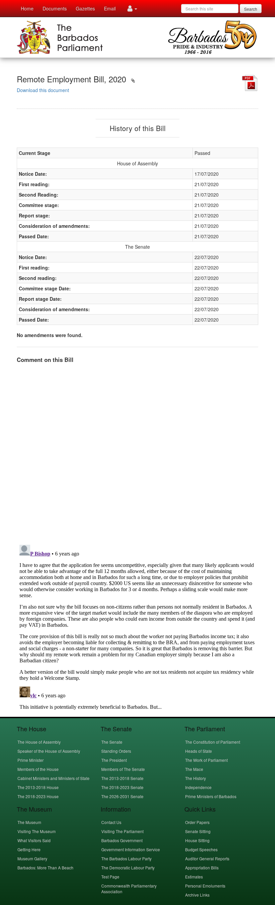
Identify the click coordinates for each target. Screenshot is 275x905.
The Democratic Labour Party (128, 867)
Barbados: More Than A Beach (45, 867)
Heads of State (198, 751)
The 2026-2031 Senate (122, 796)
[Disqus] (137, 453)
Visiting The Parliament (122, 831)
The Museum (29, 822)
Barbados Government (122, 840)
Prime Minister (30, 760)
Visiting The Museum (36, 831)
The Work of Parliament (206, 760)
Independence (198, 787)
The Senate (111, 742)
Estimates (194, 876)
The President (114, 760)
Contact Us (111, 822)
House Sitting (197, 840)
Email (110, 8)
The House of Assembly (39, 742)
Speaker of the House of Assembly (48, 751)
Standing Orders (116, 751)
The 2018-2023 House (38, 796)
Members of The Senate (123, 769)
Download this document (43, 90)
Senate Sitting (198, 831)
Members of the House (38, 769)
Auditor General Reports (207, 858)
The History (195, 778)
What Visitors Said (34, 840)
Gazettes (85, 8)
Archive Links (197, 895)
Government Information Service (130, 849)
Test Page (110, 876)
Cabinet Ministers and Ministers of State (53, 778)
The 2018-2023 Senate (122, 787)
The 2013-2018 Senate (122, 778)
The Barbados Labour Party (126, 858)
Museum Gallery (32, 858)
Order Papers (197, 822)
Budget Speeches (201, 849)
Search (250, 9)
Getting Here (29, 849)
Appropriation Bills (202, 867)
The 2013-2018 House (38, 787)
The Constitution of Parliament (212, 742)
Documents (55, 8)
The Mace (194, 769)
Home (27, 8)
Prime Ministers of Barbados (210, 796)
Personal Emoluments (205, 886)
